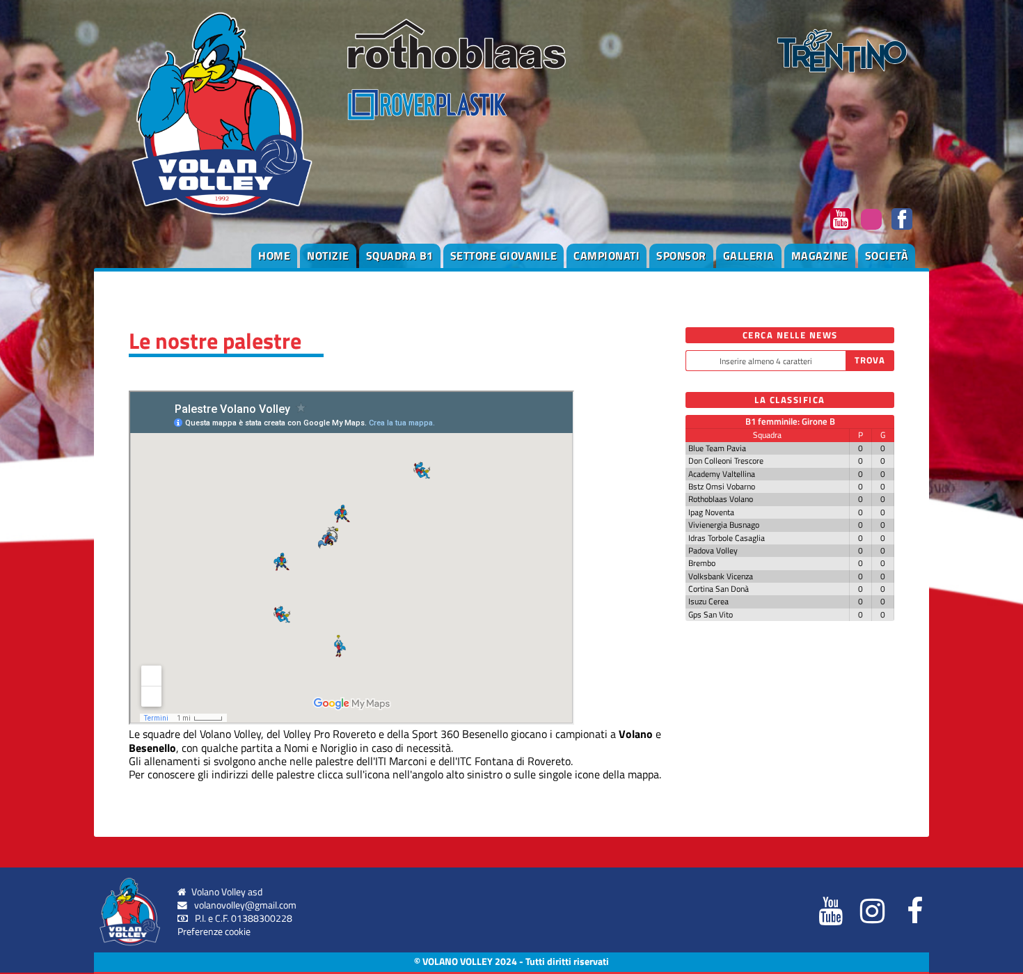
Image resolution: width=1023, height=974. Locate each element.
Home (274, 255)
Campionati (606, 255)
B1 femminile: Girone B (790, 421)
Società (887, 255)
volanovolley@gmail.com (245, 905)
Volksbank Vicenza (720, 576)
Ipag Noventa (711, 512)
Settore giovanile (503, 255)
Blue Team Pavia (717, 448)
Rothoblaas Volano (720, 498)
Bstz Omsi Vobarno (721, 486)
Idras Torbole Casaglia (726, 537)
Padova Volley (713, 550)
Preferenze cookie (214, 931)
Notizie (328, 255)
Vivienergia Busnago (723, 524)
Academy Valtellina (721, 473)
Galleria (749, 255)
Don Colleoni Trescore (725, 460)
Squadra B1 (400, 255)
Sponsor (681, 255)
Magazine (819, 255)
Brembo (701, 563)
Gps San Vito (710, 614)
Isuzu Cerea (708, 601)
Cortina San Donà (718, 588)
